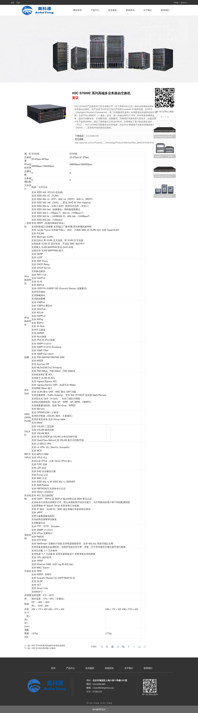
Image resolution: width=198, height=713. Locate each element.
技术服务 (112, 10)
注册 (18, 2)
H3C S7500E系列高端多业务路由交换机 (48, 645)
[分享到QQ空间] (107, 647)
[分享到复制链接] (102, 647)
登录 (12, 2)
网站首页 (77, 10)
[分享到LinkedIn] (139, 647)
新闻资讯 (130, 10)
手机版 (176, 2)
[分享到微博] (118, 647)
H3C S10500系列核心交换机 (44, 648)
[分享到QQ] (112, 647)
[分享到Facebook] (128, 647)
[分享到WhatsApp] (145, 647)
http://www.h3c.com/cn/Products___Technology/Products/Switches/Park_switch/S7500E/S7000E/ (116, 142)
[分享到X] (134, 647)
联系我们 (165, 10)
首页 (53, 668)
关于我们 (147, 10)
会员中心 (184, 2)
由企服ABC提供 (99, 709)
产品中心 (95, 10)
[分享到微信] (123, 647)
